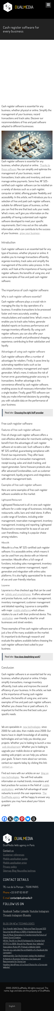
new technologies (31, 726)
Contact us (8, 850)
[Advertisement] (27, 72)
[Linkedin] (16, 818)
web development (11, 746)
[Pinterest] (22, 818)
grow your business (30, 233)
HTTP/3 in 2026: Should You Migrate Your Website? (23, 943)
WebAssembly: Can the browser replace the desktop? (24, 955)
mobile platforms (22, 610)
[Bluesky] (27, 818)
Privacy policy (10, 866)
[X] (10, 818)
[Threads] (33, 818)
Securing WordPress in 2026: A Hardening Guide (22, 931)
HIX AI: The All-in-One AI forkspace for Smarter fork (24, 940)
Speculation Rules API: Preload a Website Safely (21, 947)
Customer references (13, 854)
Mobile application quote (15, 858)
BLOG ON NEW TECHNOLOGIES (18, 923)
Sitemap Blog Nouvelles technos (19, 870)
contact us (7, 766)
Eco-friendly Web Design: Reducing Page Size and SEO (24, 928)
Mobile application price (15, 862)
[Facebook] (4, 818)
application (7, 618)
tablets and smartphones (18, 594)
